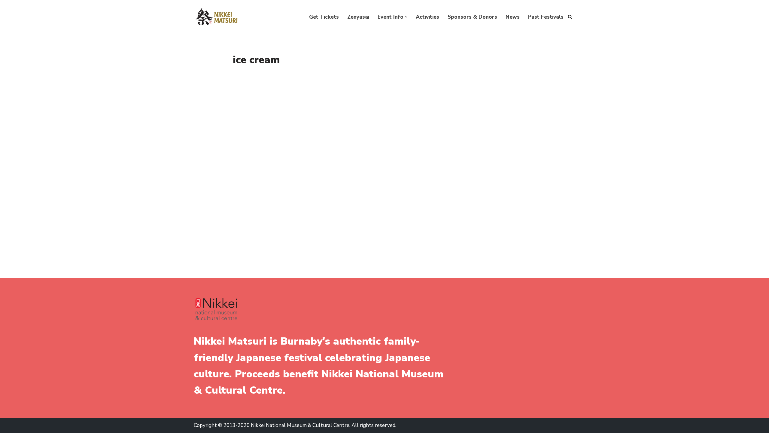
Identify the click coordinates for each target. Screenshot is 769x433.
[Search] (570, 16)
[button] (406, 17)
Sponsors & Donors (472, 17)
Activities (427, 17)
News (513, 17)
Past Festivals (546, 17)
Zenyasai (358, 17)
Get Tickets (324, 17)
